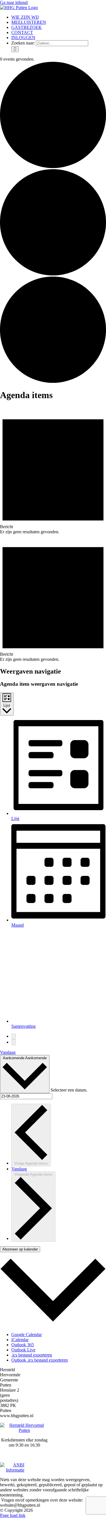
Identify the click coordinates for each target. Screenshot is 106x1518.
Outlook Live (23, 1349)
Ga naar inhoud (14, 2)
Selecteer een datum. (69, 1090)
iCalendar (20, 1339)
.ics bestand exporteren (31, 1355)
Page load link (12, 1515)
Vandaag (8, 1052)
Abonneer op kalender (20, 1249)
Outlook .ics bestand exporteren (39, 1360)
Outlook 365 (22, 1344)
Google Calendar (26, 1334)
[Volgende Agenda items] (13, 1042)
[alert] (53, 470)
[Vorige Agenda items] (13, 1036)
